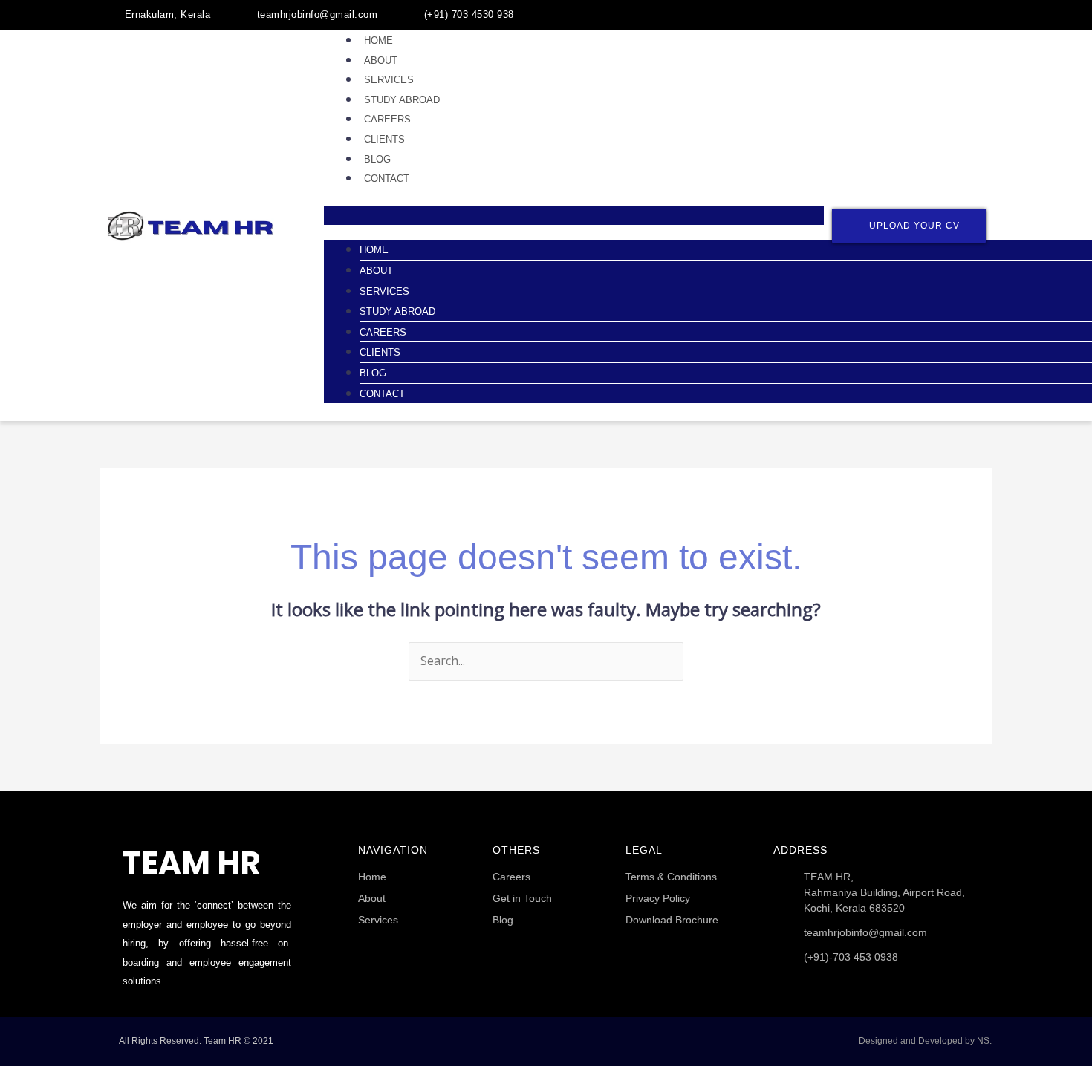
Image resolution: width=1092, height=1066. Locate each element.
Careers (387, 119)
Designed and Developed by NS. (925, 1041)
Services (389, 79)
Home (378, 40)
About (380, 60)
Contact (386, 178)
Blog (377, 159)
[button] (574, 216)
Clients (384, 139)
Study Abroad (402, 99)
